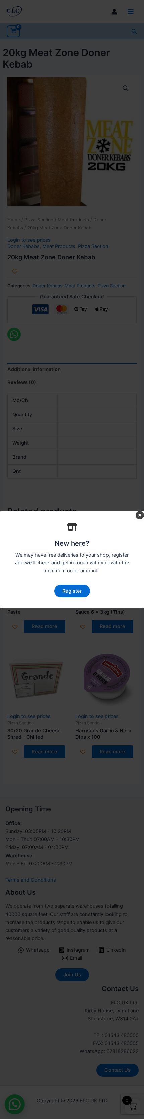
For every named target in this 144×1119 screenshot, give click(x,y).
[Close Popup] (140, 515)
